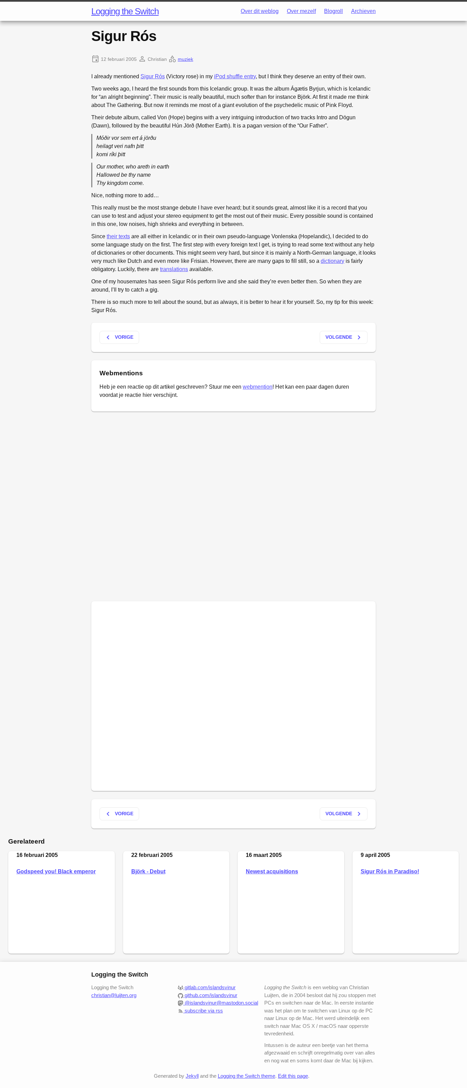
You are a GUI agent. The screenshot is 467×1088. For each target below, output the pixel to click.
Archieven (363, 11)
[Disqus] (233, 505)
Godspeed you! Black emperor (56, 871)
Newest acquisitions (272, 871)
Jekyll (192, 1076)
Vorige (118, 337)
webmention (257, 387)
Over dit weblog (260, 11)
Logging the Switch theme (246, 1076)
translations (174, 269)
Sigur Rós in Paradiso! (390, 871)
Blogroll (333, 11)
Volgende (344, 337)
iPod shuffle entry (235, 76)
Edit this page (293, 1076)
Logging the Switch (125, 11)
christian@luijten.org (113, 995)
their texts (118, 236)
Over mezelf (301, 11)
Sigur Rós (153, 76)
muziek (185, 59)
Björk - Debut (148, 871)
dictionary (332, 261)
